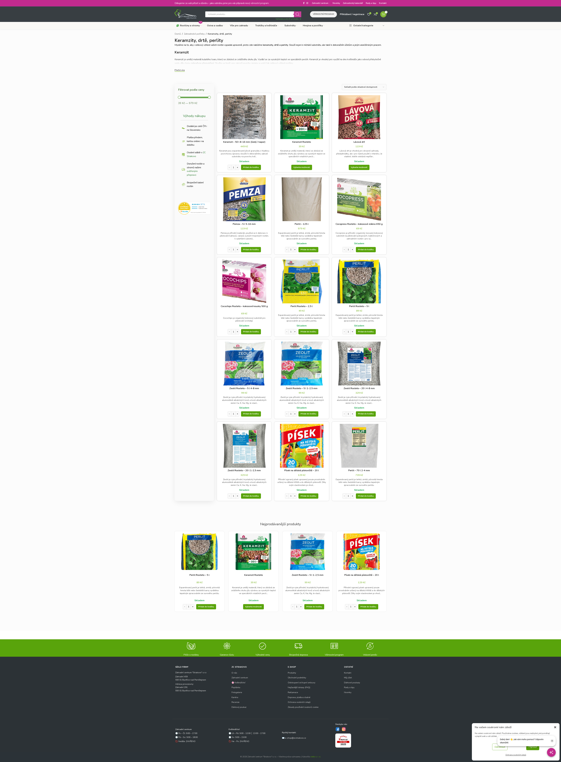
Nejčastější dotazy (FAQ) (299, 687)
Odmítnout (500, 746)
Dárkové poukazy (352, 682)
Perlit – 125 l (302, 224)
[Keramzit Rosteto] (302, 117)
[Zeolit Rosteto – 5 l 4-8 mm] (244, 363)
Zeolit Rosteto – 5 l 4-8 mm (244, 388)
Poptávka (236, 687)
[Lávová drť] (359, 117)
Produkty (292, 672)
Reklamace (293, 692)
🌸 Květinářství (238, 682)
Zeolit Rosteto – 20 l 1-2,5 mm (244, 470)
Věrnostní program (323, 14)
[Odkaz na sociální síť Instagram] (307, 3)
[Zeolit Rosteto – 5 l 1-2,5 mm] (302, 363)
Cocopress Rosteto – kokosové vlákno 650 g (359, 224)
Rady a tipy (349, 687)
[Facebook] (337, 729)
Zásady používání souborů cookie (303, 707)
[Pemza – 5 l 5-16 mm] (244, 199)
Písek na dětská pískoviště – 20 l (301, 470)
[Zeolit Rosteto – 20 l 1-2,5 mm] (244, 446)
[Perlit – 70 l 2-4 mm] (359, 446)
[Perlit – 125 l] (302, 199)
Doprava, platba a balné (299, 697)
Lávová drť (359, 142)
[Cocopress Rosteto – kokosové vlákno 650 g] (359, 199)
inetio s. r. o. (316, 756)
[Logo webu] (185, 14)
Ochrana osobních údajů (515, 755)
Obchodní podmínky (297, 677)
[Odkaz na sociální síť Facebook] (303, 3)
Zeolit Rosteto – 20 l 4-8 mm (359, 388)
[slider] (179, 97)
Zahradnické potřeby (194, 33)
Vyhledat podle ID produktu (287, 19)
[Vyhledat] (297, 14)
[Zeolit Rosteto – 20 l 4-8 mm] (359, 363)
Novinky (347, 692)
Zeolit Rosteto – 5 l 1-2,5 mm (301, 388)
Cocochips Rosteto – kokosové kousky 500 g (244, 306)
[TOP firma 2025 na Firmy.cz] (343, 740)
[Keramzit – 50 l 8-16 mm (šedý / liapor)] (244, 117)
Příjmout (533, 746)
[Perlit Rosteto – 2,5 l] (302, 281)
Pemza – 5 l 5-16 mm (244, 224)
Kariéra (235, 697)
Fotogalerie (237, 692)
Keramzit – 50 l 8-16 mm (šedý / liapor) (244, 142)
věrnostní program (260, 3)
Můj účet (348, 677)
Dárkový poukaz (239, 707)
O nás (234, 672)
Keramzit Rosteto (301, 142)
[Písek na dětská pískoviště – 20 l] (302, 446)
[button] (555, 727)
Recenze (235, 702)
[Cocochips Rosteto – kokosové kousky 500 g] (244, 281)
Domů (178, 33)
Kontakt (347, 672)
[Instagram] (343, 729)
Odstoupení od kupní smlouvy (301, 682)
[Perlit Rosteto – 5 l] (359, 281)
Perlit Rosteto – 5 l (359, 306)
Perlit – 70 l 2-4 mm (359, 470)
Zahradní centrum (240, 677)
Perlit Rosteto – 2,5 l (302, 306)
